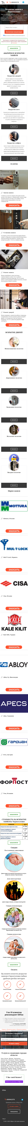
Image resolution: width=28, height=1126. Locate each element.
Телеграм (14, 43)
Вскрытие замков (11, 1029)
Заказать (14, 93)
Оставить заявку (14, 1106)
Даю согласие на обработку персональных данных (15, 35)
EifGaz (4, 1090)
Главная (4, 1029)
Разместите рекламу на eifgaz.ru (14, 1081)
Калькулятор (14, 48)
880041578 (15, 2)
